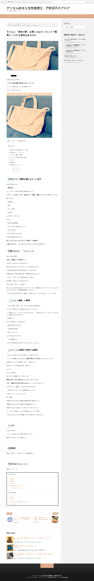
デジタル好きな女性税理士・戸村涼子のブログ (38, 8)
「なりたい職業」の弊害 (15, 155)
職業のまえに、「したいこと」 (17, 152)
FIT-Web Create (52, 577)
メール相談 (12, 483)
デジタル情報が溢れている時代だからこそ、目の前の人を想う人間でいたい (34, 554)
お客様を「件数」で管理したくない (49, 1)
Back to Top (47, 566)
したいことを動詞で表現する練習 (17, 157)
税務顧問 (12, 478)
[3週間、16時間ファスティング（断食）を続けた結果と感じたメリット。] (55, 519)
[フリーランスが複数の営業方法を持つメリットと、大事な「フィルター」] (10, 519)
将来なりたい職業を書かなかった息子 (18, 150)
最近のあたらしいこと (15, 164)
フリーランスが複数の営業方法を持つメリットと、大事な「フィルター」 (22, 519)
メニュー (16, 168)
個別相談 (12, 481)
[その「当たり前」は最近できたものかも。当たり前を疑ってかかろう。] (10, 539)
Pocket (18, 75)
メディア (16, 170)
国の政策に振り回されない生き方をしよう (25, 546)
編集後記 (12, 162)
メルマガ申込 (13, 504)
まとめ (11, 159)
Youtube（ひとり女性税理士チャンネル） (19, 501)
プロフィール (19, 16)
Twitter (12, 499)
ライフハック (16, 38)
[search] (86, 2)
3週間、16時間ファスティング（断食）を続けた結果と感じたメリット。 (42, 519)
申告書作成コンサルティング (16, 485)
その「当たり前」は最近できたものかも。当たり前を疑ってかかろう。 (33, 538)
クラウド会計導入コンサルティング (18, 488)
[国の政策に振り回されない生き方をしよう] (10, 547)
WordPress (65, 577)
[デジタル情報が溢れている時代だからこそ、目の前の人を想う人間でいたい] (10, 556)
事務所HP (10, 16)
